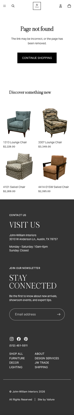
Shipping (41, 367)
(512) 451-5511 (18, 345)
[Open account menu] (60, 6)
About (39, 353)
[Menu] (4, 5)
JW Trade (42, 362)
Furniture (17, 358)
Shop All (16, 353)
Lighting (15, 367)
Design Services (47, 358)
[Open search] (13, 6)
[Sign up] (59, 314)
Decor (14, 362)
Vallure (50, 399)
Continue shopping (37, 57)
